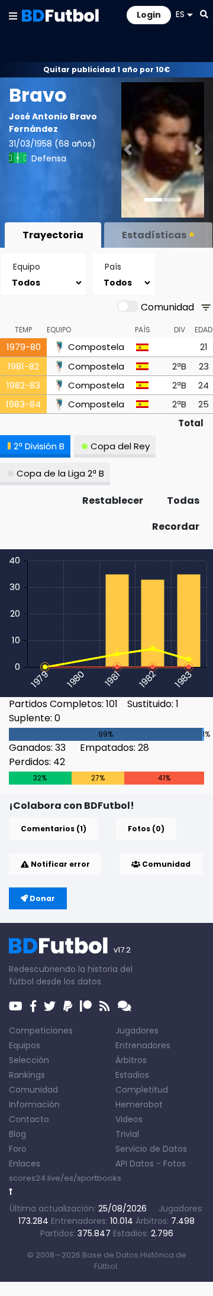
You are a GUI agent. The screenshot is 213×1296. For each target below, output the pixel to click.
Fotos (174, 1163)
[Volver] (11, 1191)
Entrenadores (142, 1045)
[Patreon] (86, 1006)
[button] (13, 15)
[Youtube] (15, 1006)
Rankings (27, 1075)
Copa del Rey (120, 446)
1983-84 (23, 404)
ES (180, 14)
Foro (18, 1149)
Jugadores (137, 1030)
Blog (17, 1134)
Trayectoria (52, 235)
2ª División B (39, 446)
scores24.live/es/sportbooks (65, 1178)
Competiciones (41, 1030)
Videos (129, 1119)
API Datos (134, 1163)
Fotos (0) (146, 829)
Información (34, 1104)
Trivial (127, 1134)
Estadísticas (154, 235)
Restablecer (112, 500)
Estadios (132, 1075)
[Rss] (104, 1006)
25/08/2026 (122, 1208)
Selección (29, 1060)
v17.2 (122, 949)
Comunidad (165, 864)
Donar (41, 898)
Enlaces (24, 1163)
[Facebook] (33, 1006)
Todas (183, 500)
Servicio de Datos (151, 1149)
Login (149, 15)
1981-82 (23, 366)
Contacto (29, 1119)
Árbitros (131, 1060)
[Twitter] (50, 1006)
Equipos (24, 1045)
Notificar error (59, 864)
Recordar (175, 526)
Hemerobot (139, 1104)
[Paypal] (67, 1006)
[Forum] (124, 1006)
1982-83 (23, 385)
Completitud (141, 1090)
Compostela (96, 347)
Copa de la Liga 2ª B (60, 473)
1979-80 (24, 347)
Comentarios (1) (53, 829)
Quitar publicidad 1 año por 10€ (106, 69)
